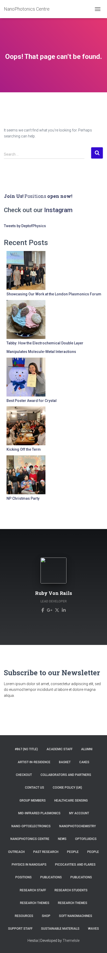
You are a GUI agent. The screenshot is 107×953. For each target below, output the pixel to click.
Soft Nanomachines (75, 916)
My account (79, 813)
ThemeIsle (71, 940)
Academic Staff (59, 749)
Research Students (71, 890)
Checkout (24, 775)
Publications (51, 877)
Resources (24, 916)
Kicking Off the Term (23, 449)
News (62, 839)
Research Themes (34, 903)
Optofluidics (86, 839)
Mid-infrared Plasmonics (39, 813)
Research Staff (33, 890)
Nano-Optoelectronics (31, 826)
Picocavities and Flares (75, 864)
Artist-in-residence (34, 762)
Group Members (32, 800)
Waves (93, 928)
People (73, 852)
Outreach (16, 852)
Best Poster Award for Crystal (31, 401)
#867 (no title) (26, 749)
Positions (35, 196)
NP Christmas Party (22, 498)
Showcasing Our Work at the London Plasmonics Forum (53, 294)
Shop (46, 916)
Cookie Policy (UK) (67, 787)
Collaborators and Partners (66, 775)
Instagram (58, 210)
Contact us (34, 787)
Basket (65, 762)
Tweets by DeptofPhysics (25, 226)
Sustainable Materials (60, 928)
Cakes (84, 762)
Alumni (86, 749)
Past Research (45, 852)
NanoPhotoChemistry (77, 826)
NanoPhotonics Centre (29, 839)
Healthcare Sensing (71, 800)
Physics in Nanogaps (29, 864)
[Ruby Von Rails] (42, 610)
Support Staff (20, 928)
